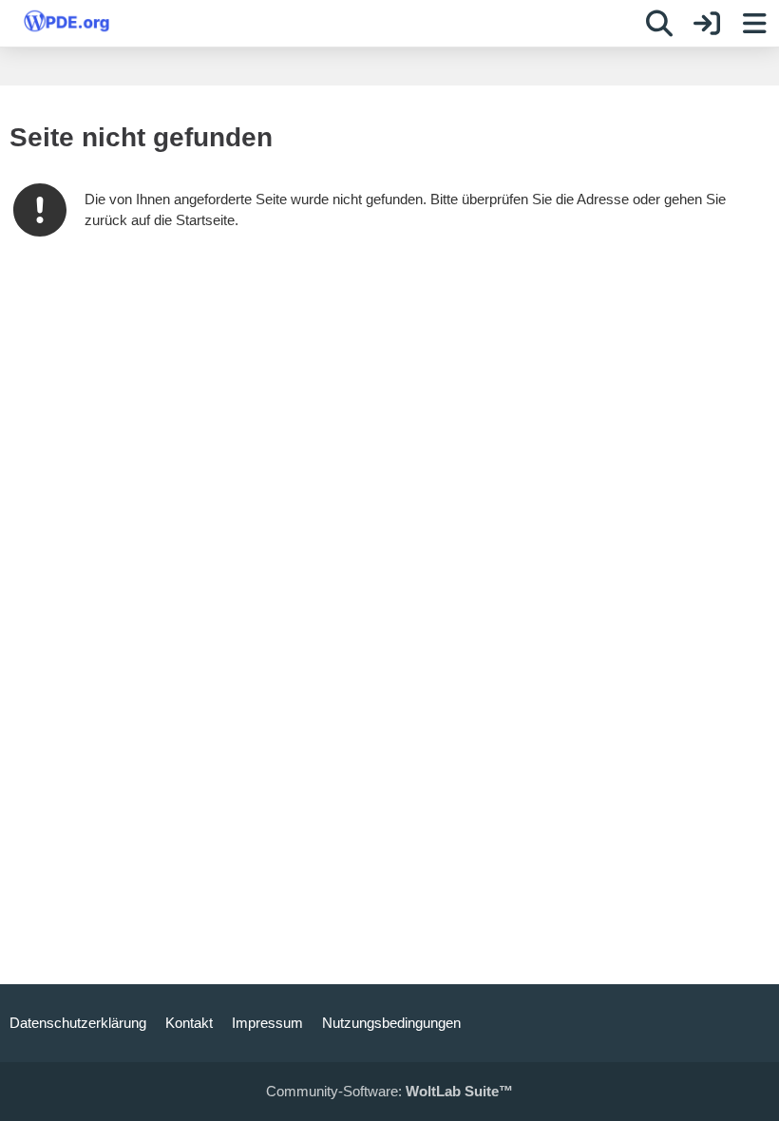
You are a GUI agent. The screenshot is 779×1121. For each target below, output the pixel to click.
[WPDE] (66, 21)
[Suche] (659, 24)
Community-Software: (389, 1091)
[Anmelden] (707, 24)
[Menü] (754, 24)
